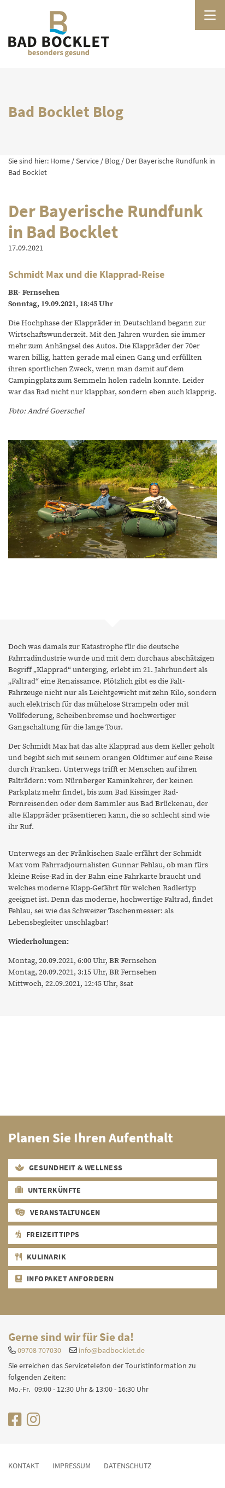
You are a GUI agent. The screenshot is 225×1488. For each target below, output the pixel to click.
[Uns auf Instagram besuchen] (33, 1422)
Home (60, 161)
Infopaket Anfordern (69, 1278)
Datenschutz (128, 1466)
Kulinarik (45, 1257)
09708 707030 (39, 1350)
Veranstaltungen (64, 1212)
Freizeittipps (52, 1234)
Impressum (71, 1466)
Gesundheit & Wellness (75, 1167)
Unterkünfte (53, 1190)
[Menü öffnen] (210, 15)
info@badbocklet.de (112, 1350)
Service (87, 161)
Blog (112, 161)
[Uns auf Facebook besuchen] (15, 1422)
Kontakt (23, 1466)
